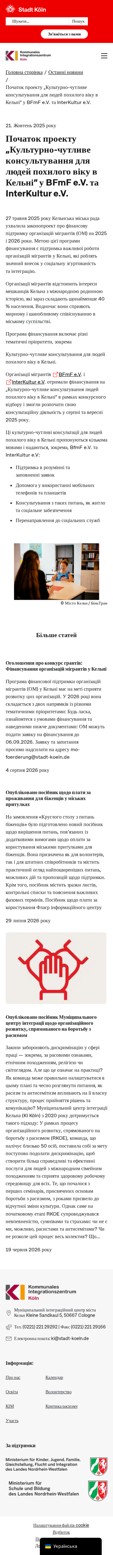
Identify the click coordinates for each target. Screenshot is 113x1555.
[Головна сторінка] (41, 1292)
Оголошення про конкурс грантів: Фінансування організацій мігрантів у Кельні (56, 666)
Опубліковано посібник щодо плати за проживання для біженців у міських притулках (48, 798)
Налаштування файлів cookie (61, 1525)
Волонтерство (59, 1392)
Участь (12, 1420)
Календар (54, 1377)
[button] (11, 1543)
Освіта (12, 1392)
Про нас (13, 1377)
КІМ (10, 1406)
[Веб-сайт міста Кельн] (26, 8)
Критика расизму (62, 1406)
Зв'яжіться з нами (64, 34)
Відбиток (61, 1532)
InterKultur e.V (28, 382)
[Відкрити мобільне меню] (104, 55)
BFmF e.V (70, 374)
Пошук (78, 21)
